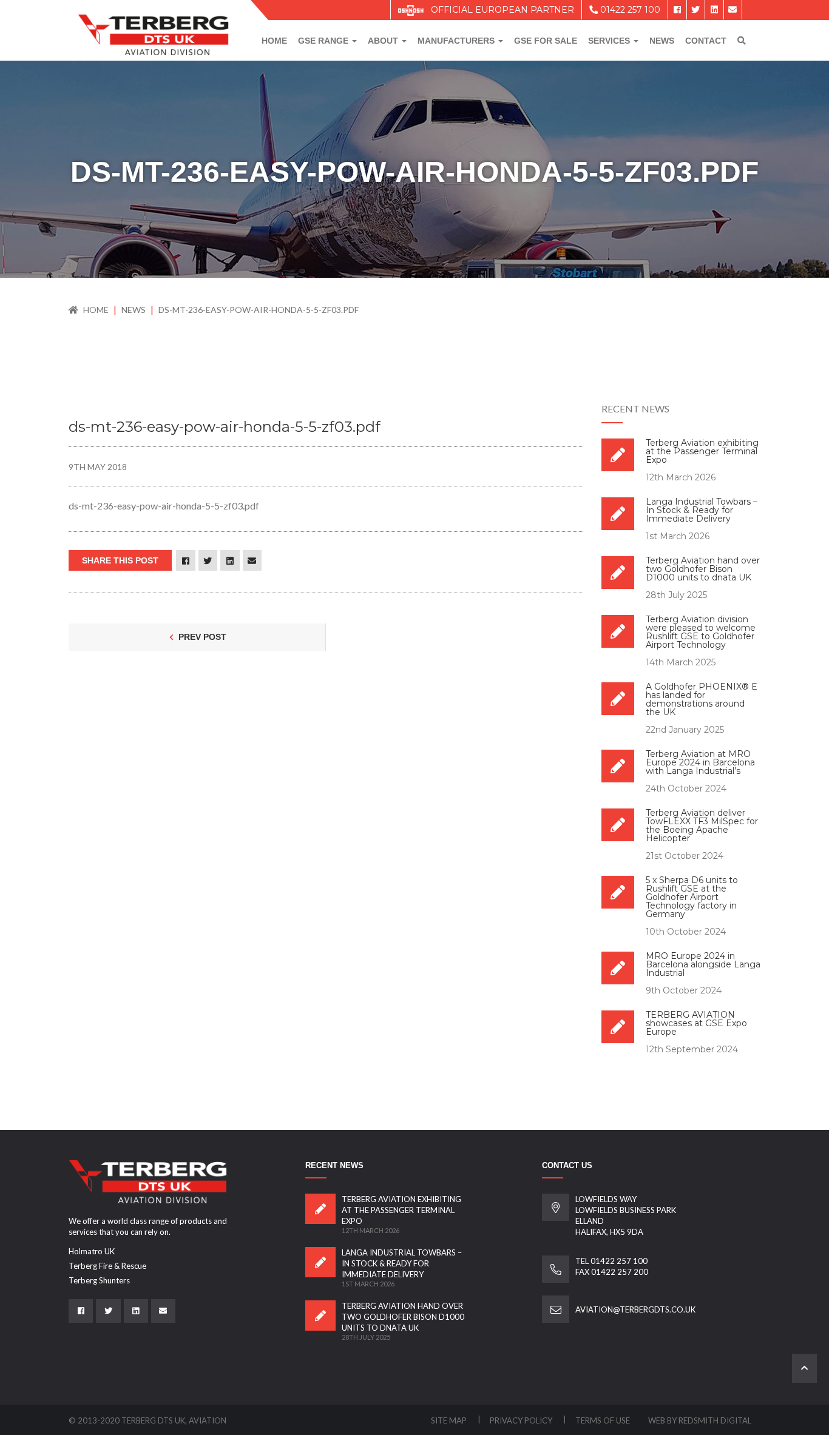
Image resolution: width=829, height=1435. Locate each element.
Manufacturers (457, 40)
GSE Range (324, 40)
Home (274, 40)
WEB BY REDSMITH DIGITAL (699, 1420)
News (661, 40)
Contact (705, 40)
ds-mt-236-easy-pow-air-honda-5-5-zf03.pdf (258, 309)
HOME (95, 309)
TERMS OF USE (602, 1420)
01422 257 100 (629, 9)
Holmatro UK (92, 1251)
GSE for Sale (545, 40)
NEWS (134, 309)
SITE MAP (450, 1420)
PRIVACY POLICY (522, 1420)
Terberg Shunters (99, 1280)
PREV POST (201, 637)
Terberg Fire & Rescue (107, 1266)
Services (610, 40)
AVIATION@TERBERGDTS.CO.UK (635, 1309)
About (384, 40)
